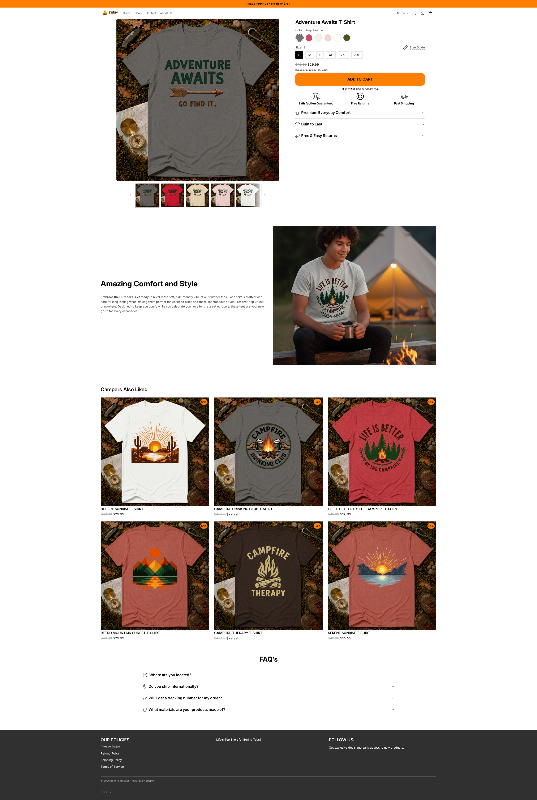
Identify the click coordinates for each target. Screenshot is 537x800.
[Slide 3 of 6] (197, 195)
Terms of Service (112, 766)
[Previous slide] (130, 195)
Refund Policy (110, 753)
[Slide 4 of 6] (223, 195)
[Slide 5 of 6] (248, 195)
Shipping (299, 70)
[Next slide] (265, 195)
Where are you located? (170, 675)
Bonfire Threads (119, 780)
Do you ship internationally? (173, 686)
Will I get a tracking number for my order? (185, 698)
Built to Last (311, 124)
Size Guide (417, 47)
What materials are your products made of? (187, 709)
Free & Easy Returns (319, 135)
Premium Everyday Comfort (326, 112)
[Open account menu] (422, 13)
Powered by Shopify (143, 780)
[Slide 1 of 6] (147, 195)
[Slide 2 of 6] (172, 195)
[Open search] (414, 13)
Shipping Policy (111, 760)
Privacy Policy (110, 746)
